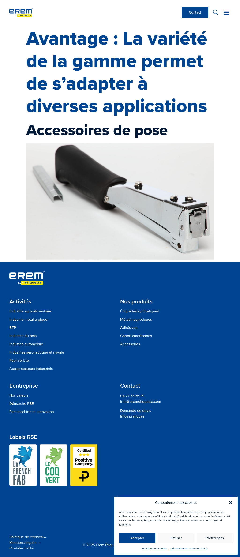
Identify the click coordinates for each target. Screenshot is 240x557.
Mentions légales (23, 542)
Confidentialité (21, 548)
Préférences (215, 538)
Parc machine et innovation (31, 412)
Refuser (176, 538)
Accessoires (130, 344)
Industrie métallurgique (28, 319)
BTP (12, 327)
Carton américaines (136, 336)
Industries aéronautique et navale (36, 352)
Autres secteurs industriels (31, 368)
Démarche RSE (21, 403)
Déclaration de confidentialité (188, 548)
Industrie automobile (26, 344)
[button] (230, 502)
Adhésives (128, 327)
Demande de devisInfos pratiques (135, 413)
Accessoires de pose (97, 130)
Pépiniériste (19, 360)
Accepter (137, 538)
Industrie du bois (23, 336)
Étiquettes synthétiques (139, 311)
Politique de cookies (155, 548)
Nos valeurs (18, 395)
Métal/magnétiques (136, 319)
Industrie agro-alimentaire (30, 311)
